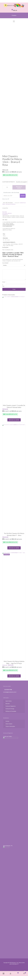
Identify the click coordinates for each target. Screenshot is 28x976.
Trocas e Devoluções (10, 726)
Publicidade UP (15, 964)
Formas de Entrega (10, 708)
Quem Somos (9, 701)
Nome (4, 282)
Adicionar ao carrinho (19, 187)
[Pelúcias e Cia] (14, 5)
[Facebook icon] (13, 1)
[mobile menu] (26, 5)
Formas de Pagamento (11, 706)
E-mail (3, 285)
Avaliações (5, 214)
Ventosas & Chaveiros (10, 204)
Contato (7, 721)
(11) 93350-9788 (8, 689)
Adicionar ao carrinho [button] (14, 420)
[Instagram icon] (14, 1)
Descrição (4, 211)
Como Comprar (9, 723)
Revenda (7, 703)
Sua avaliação (5, 262)
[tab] (14, 212)
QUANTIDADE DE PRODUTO (8, 181)
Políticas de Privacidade (11, 711)
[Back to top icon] (14, 961)
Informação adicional (6, 213)
